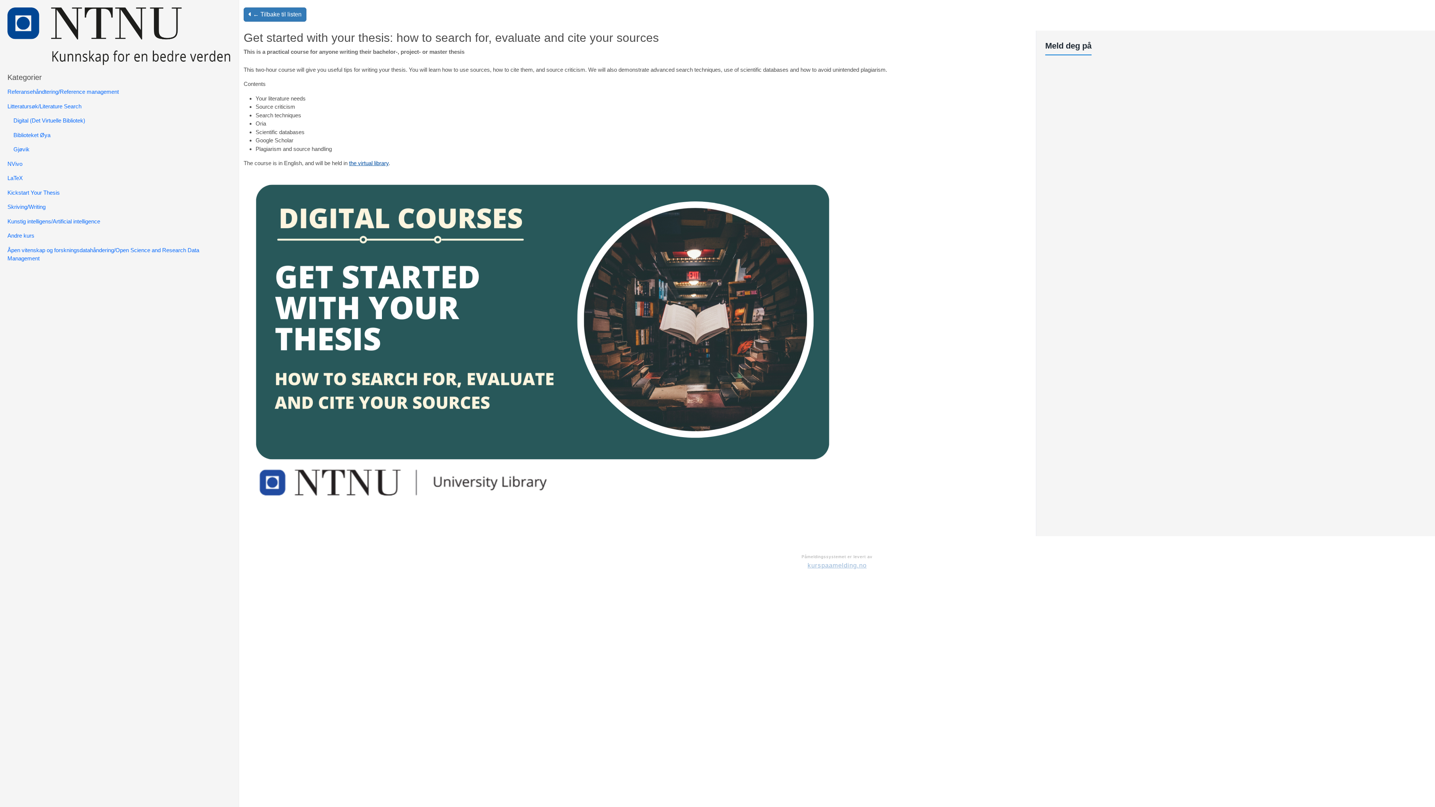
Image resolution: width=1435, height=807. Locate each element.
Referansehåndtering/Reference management (63, 92)
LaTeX (15, 178)
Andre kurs (20, 235)
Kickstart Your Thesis (33, 192)
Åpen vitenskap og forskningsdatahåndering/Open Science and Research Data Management (103, 254)
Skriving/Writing (26, 207)
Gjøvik (21, 149)
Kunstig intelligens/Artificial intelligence (53, 221)
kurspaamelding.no (837, 565)
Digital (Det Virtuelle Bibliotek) (49, 120)
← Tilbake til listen (276, 14)
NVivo (14, 164)
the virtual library (369, 163)
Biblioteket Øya (31, 135)
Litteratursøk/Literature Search (44, 106)
